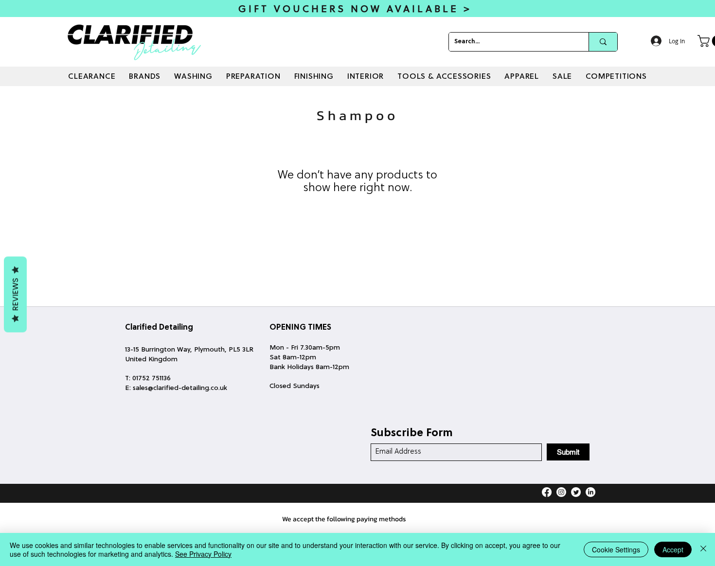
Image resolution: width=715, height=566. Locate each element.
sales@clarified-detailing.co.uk (180, 388)
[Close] (703, 549)
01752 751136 (151, 378)
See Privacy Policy (203, 554)
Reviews (15, 294)
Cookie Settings (616, 549)
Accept (672, 549)
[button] (144, 77)
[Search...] (603, 42)
